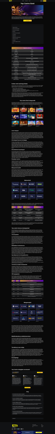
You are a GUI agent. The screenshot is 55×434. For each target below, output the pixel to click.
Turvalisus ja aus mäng (15, 38)
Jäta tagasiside (39, 372)
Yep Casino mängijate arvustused (16, 41)
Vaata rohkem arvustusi (27, 387)
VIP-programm (14, 34)
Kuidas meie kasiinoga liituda (16, 28)
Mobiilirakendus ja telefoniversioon (16, 37)
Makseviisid (14, 31)
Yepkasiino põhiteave (15, 27)
